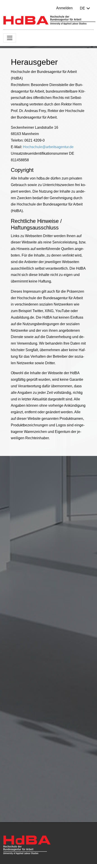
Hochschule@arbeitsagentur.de (48, 147)
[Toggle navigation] (9, 37)
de (82, 8)
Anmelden (64, 8)
